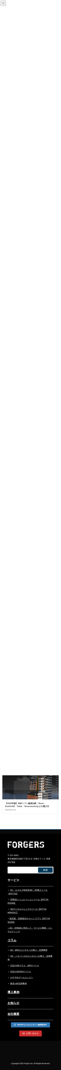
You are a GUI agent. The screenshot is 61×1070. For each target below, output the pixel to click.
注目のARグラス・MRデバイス (24, 965)
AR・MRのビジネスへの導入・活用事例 (28, 950)
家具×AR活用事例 (18, 983)
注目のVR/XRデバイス (20, 971)
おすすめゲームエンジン (21, 977)
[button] (30, 1024)
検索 (45, 870)
